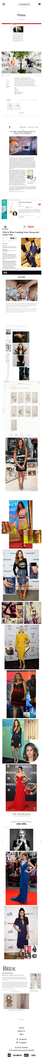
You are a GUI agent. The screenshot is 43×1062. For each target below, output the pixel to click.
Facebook (23, 1039)
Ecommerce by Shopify (25, 1050)
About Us (21, 1031)
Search (21, 1028)
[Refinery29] (21, 269)
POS (11, 1050)
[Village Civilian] (21, 315)
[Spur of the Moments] (20, 380)
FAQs (21, 1034)
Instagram (23, 1042)
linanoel (24, 4)
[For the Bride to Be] (21, 1012)
